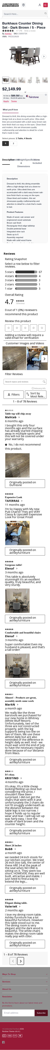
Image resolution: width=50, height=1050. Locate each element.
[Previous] (6, 56)
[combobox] (25, 14)
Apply (6, 101)
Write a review (29, 31)
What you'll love (10, 110)
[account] (39, 5)
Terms (14, 101)
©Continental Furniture (10, 1029)
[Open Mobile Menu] (45, 5)
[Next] (44, 56)
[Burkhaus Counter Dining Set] (25, 56)
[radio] (5, 143)
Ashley (8, 34)
